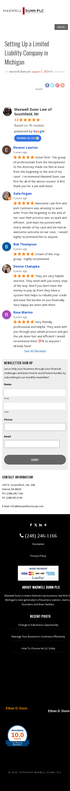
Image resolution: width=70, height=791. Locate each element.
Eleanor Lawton (25, 147)
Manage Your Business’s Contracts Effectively (38, 636)
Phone (8, 419)
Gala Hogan (22, 193)
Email (7, 436)
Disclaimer (38, 544)
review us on (26, 138)
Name (7, 384)
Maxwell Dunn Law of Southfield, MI (33, 111)
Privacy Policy (38, 556)
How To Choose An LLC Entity (38, 648)
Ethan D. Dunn (16, 708)
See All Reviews (35, 351)
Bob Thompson (25, 244)
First (6, 398)
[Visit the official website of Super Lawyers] (14, 718)
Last (6, 411)
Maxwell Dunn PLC (20, 71)
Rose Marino (23, 312)
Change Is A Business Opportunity (38, 625)
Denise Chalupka (26, 266)
